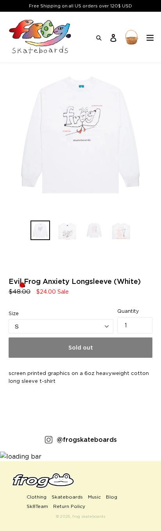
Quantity (128, 311)
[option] (40, 230)
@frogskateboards (87, 439)
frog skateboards (88, 516)
